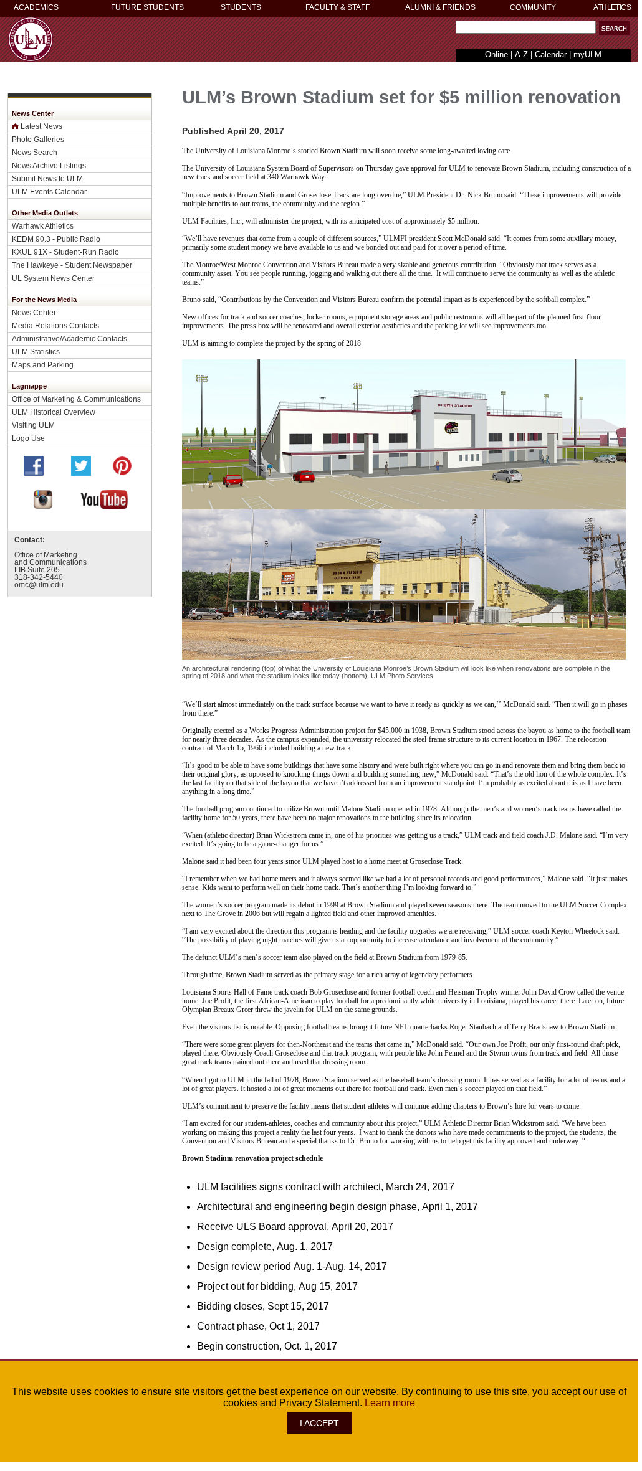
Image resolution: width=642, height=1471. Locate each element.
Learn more (390, 1403)
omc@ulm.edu (39, 585)
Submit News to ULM (47, 178)
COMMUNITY (533, 7)
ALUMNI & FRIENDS (440, 7)
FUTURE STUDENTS (147, 7)
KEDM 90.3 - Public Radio (56, 239)
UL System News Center (53, 278)
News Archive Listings (49, 165)
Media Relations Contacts (55, 325)
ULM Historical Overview (53, 412)
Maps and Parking (43, 365)
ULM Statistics (36, 352)
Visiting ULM (33, 425)
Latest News (41, 126)
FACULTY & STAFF (337, 7)
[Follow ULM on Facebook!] (33, 472)
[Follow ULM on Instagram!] (43, 506)
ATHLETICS (612, 7)
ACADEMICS (36, 7)
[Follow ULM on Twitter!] (81, 472)
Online (496, 54)
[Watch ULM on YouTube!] (104, 506)
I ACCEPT (319, 1423)
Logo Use (28, 438)
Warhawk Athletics (43, 226)
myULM (587, 54)
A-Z (521, 54)
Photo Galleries (38, 139)
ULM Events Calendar (49, 191)
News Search (34, 152)
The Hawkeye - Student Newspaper (72, 265)
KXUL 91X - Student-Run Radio (65, 252)
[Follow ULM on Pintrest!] (122, 472)
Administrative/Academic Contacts (69, 338)
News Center (34, 312)
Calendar (551, 54)
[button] (614, 28)
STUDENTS (241, 7)
